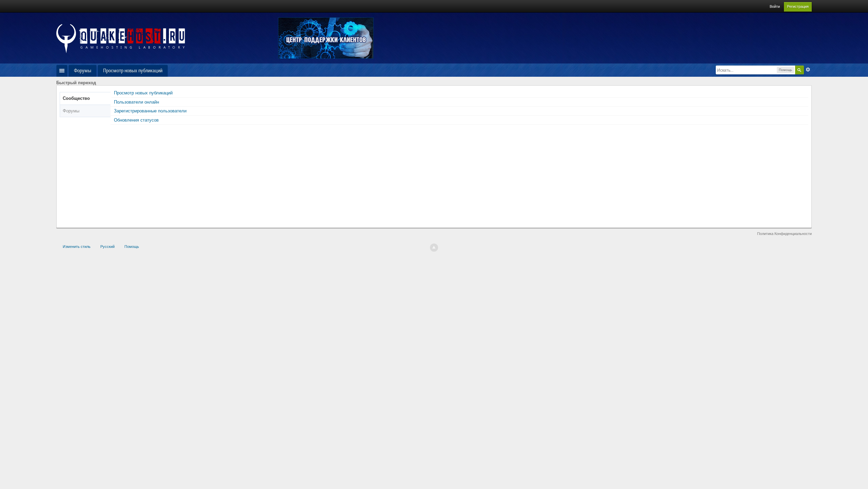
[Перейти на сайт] (120, 38)
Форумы (82, 70)
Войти (775, 6)
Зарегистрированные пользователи (150, 110)
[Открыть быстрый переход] (61, 71)
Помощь (131, 246)
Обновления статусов (136, 120)
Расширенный (808, 69)
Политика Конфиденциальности (784, 234)
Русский (107, 246)
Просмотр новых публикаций (132, 70)
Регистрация (798, 6)
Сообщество (76, 98)
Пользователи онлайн (136, 102)
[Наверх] (434, 247)
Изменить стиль (77, 246)
